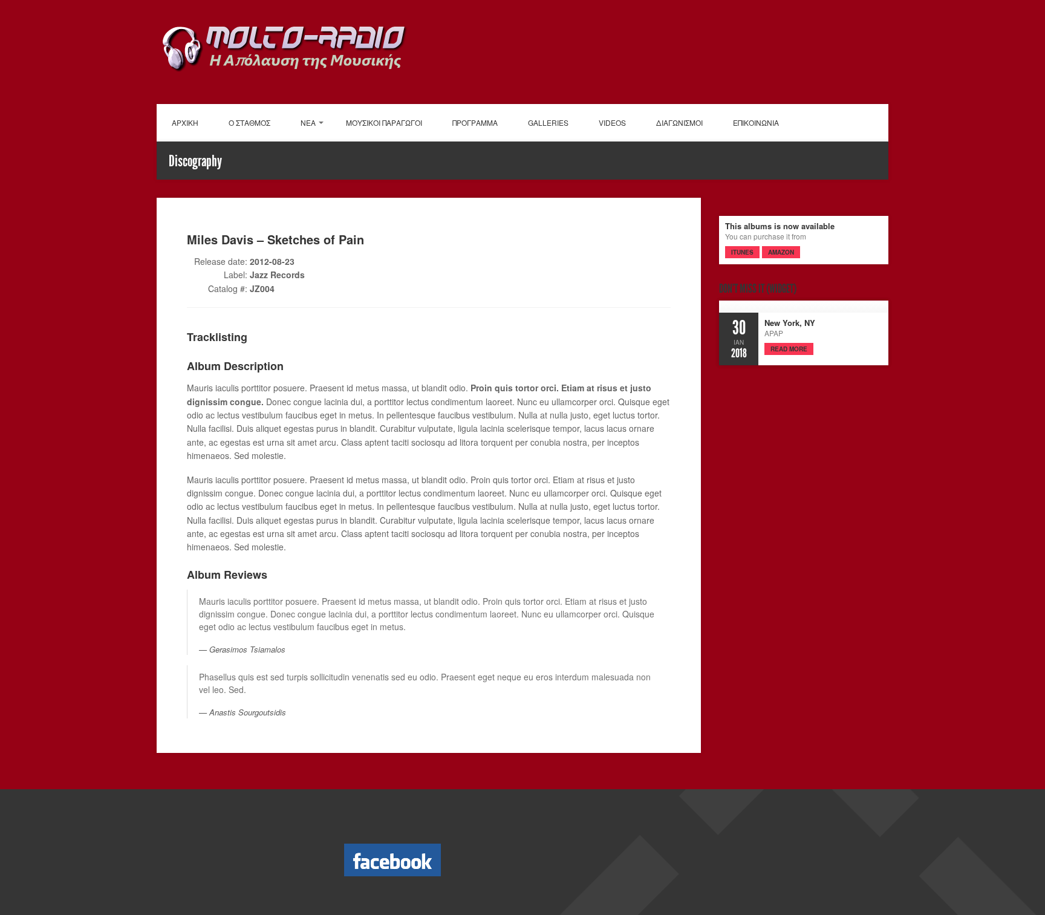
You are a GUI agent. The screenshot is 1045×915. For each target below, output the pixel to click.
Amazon (781, 252)
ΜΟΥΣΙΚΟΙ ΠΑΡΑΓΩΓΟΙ (384, 122)
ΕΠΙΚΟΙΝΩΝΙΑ (756, 122)
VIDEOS (612, 122)
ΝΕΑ (308, 122)
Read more (788, 349)
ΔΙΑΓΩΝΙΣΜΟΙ (679, 122)
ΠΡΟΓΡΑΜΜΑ (475, 122)
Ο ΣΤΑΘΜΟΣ (249, 122)
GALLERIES (548, 122)
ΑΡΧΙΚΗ (185, 122)
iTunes (742, 252)
